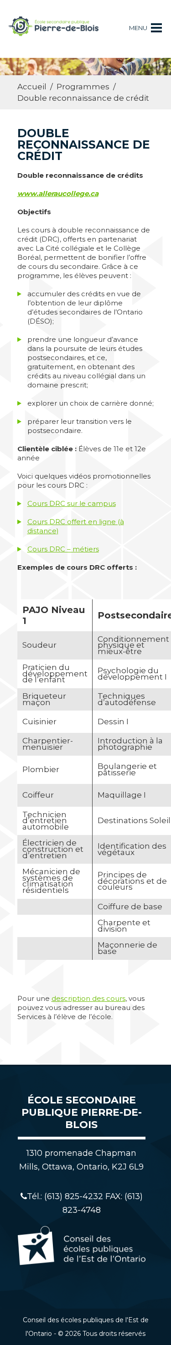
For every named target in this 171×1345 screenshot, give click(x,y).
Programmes (83, 86)
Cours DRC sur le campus (71, 503)
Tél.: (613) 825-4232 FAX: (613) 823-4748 (85, 1203)
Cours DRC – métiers (63, 549)
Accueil (32, 86)
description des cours (88, 998)
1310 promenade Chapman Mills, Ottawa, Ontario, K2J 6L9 (81, 1160)
